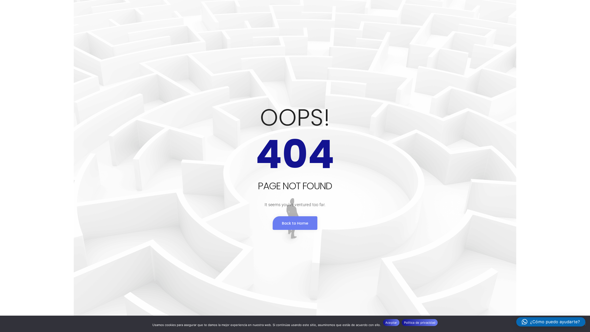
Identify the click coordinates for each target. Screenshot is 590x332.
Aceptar (391, 322)
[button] (550, 321)
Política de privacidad (420, 322)
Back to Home (295, 223)
